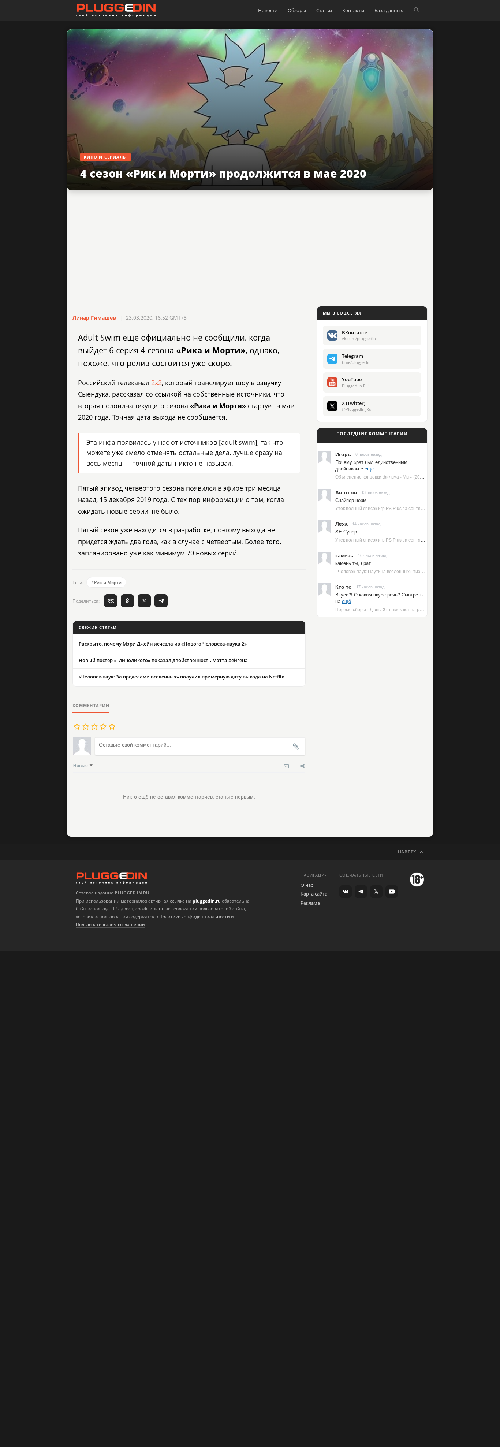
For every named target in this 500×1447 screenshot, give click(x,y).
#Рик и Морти (106, 582)
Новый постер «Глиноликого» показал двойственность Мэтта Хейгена (163, 660)
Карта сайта (314, 893)
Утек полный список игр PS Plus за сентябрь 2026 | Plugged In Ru (403, 508)
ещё (369, 468)
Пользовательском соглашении (110, 924)
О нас (307, 885)
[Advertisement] (250, 249)
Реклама (310, 903)
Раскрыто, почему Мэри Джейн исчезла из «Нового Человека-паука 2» (163, 643)
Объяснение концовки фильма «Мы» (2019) (380, 476)
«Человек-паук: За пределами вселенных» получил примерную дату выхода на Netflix (181, 676)
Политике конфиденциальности (194, 917)
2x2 (156, 382)
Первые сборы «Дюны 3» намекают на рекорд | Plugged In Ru (399, 609)
